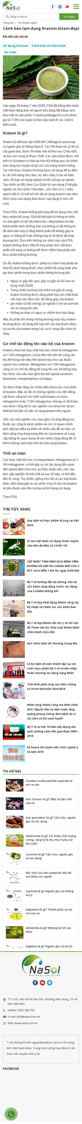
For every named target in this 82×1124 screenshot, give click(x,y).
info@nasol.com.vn (28, 1016)
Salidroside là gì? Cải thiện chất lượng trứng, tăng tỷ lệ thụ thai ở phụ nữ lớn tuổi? (51, 839)
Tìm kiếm (69, 17)
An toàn (10, 52)
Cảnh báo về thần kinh (49, 46)
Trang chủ (8, 22)
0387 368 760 (26, 1010)
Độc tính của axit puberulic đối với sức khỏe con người (48, 874)
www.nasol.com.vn (26, 1023)
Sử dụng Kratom (15, 46)
